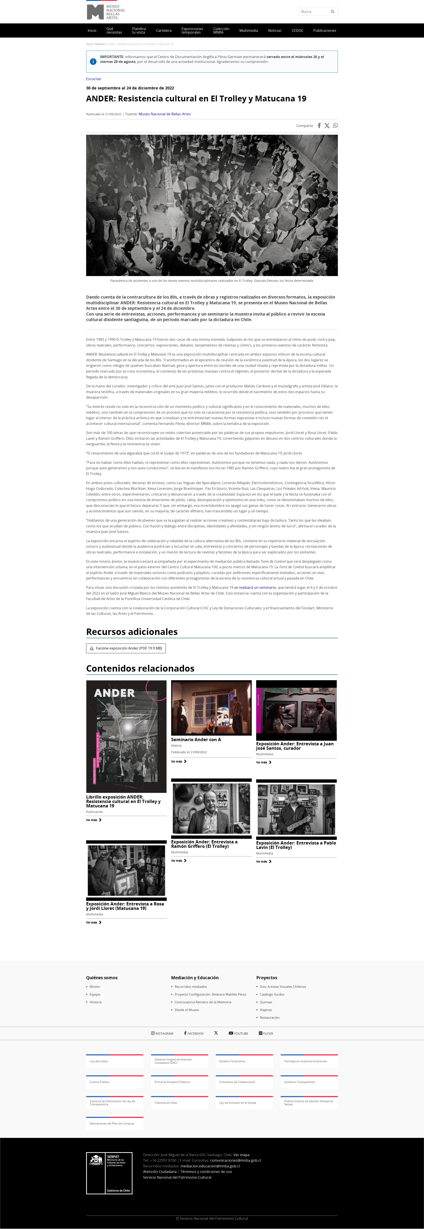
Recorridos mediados (191, 987)
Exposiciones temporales (192, 30)
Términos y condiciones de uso (206, 1171)
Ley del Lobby (99, 1061)
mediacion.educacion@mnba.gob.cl (210, 1166)
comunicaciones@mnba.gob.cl (235, 1160)
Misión (95, 987)
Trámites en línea (166, 1103)
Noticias (275, 30)
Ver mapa (241, 1154)
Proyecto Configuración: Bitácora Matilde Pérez (210, 994)
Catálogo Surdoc (272, 994)
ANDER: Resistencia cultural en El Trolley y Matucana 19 (196, 98)
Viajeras (266, 1010)
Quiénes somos (101, 977)
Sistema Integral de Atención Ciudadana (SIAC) (173, 1060)
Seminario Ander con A (196, 739)
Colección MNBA (221, 30)
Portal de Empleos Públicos (172, 1082)
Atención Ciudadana (160, 1171)
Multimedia (248, 30)
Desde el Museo (187, 1010)
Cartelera (164, 30)
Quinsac (266, 1002)
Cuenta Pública (99, 1082)
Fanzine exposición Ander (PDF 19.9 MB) (128, 648)
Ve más (94, 820)
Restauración (270, 1017)
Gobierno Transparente (299, 1082)
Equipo (95, 994)
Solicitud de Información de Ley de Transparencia (112, 1102)
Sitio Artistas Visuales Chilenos (283, 987)
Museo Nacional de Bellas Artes (165, 114)
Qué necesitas (114, 30)
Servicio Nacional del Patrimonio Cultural (177, 1177)
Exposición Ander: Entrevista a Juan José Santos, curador (295, 746)
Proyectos (266, 977)
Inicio (92, 30)
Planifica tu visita (139, 30)
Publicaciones (324, 30)
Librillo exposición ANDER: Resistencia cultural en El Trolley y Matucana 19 (123, 801)
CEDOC (297, 30)
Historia (96, 1002)
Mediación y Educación (195, 977)
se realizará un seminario (255, 587)
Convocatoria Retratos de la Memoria (203, 1002)
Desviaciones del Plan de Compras (112, 1123)
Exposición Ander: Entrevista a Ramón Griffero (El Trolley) (204, 844)
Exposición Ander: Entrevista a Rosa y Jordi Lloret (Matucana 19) (125, 906)
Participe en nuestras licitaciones (305, 1061)
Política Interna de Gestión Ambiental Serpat (308, 1102)
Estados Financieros (232, 1061)
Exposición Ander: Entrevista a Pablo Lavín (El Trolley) (296, 845)
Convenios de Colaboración (237, 1082)
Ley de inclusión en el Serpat (237, 1103)
